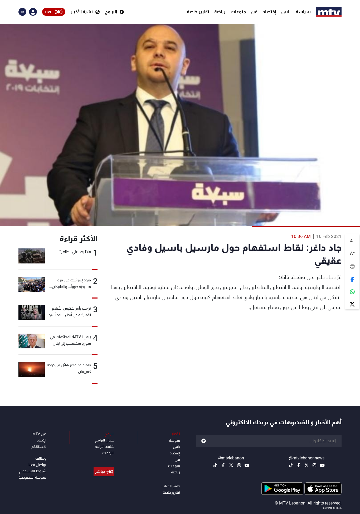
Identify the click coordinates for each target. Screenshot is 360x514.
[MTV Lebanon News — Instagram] (314, 465)
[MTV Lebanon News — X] (306, 465)
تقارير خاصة (198, 11)
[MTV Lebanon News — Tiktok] (291, 465)
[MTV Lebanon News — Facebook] (299, 465)
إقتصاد (269, 11)
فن (254, 11)
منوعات (238, 11)
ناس (285, 11)
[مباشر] (104, 460)
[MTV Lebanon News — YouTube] (322, 465)
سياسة (303, 11)
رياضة (219, 11)
